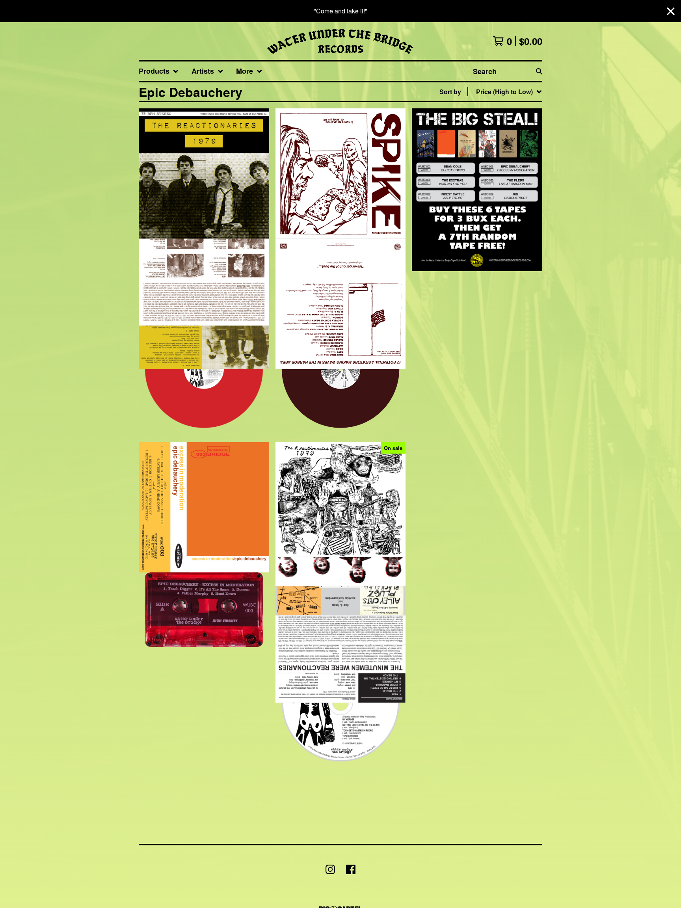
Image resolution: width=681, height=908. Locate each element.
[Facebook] (350, 869)
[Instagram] (330, 869)
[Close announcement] (671, 11)
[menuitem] (159, 71)
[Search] (539, 71)
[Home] (340, 41)
